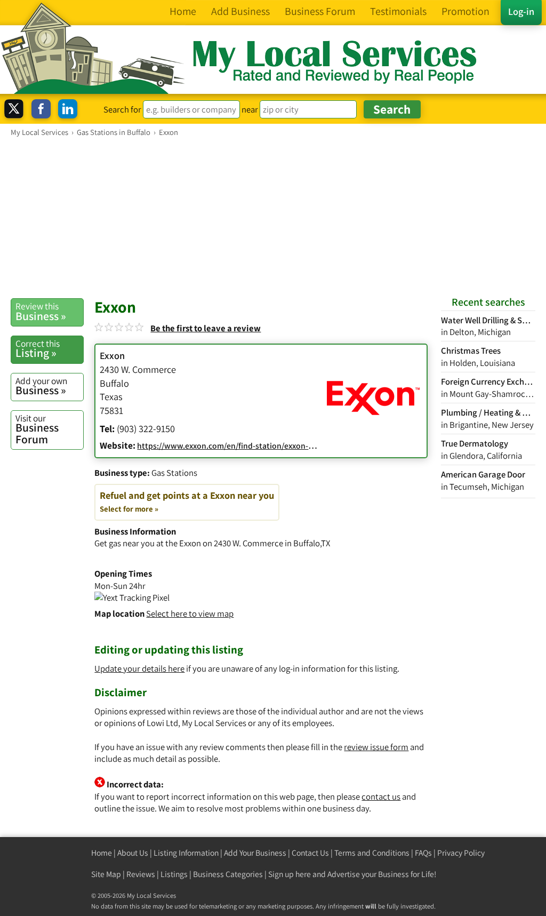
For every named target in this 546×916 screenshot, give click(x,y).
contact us (381, 796)
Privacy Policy (461, 853)
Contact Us (310, 853)
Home (101, 853)
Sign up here (289, 874)
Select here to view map (190, 613)
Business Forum (37, 429)
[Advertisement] (273, 217)
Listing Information (186, 853)
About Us (132, 853)
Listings (174, 874)
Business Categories (228, 874)
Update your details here (139, 668)
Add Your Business (255, 853)
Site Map (106, 874)
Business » (40, 311)
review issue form (376, 747)
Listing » (37, 349)
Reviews (140, 874)
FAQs (423, 853)
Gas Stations (174, 473)
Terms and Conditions (372, 853)
